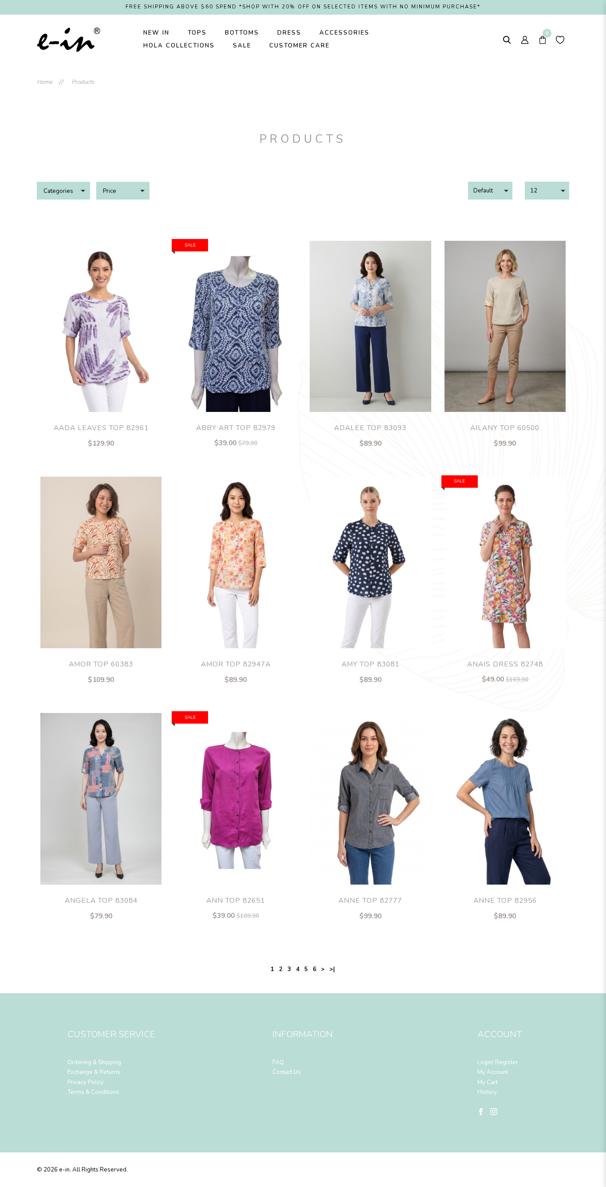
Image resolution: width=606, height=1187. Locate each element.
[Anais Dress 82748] (505, 562)
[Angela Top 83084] (101, 799)
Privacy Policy (85, 1082)
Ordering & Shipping (94, 1062)
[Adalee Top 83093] (370, 326)
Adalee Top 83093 (370, 428)
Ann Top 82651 (235, 900)
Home (44, 82)
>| (332, 969)
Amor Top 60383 (101, 664)
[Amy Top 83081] (370, 562)
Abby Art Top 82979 (235, 428)
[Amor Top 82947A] (235, 562)
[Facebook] (480, 1111)
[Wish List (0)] (560, 40)
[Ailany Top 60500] (505, 326)
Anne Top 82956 (505, 900)
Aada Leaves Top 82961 (101, 428)
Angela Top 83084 (101, 900)
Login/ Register (497, 1062)
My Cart (487, 1082)
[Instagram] (493, 1111)
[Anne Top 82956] (505, 799)
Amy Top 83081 (370, 664)
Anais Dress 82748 (505, 664)
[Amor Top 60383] (101, 562)
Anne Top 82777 (370, 900)
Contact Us (286, 1072)
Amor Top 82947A (236, 664)
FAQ (278, 1062)
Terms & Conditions (93, 1092)
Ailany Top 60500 (504, 428)
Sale (190, 245)
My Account (492, 1072)
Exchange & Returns (93, 1072)
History (487, 1092)
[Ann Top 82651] (235, 799)
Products (82, 82)
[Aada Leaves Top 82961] (101, 326)
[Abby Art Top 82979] (235, 326)
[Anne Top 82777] (370, 799)
